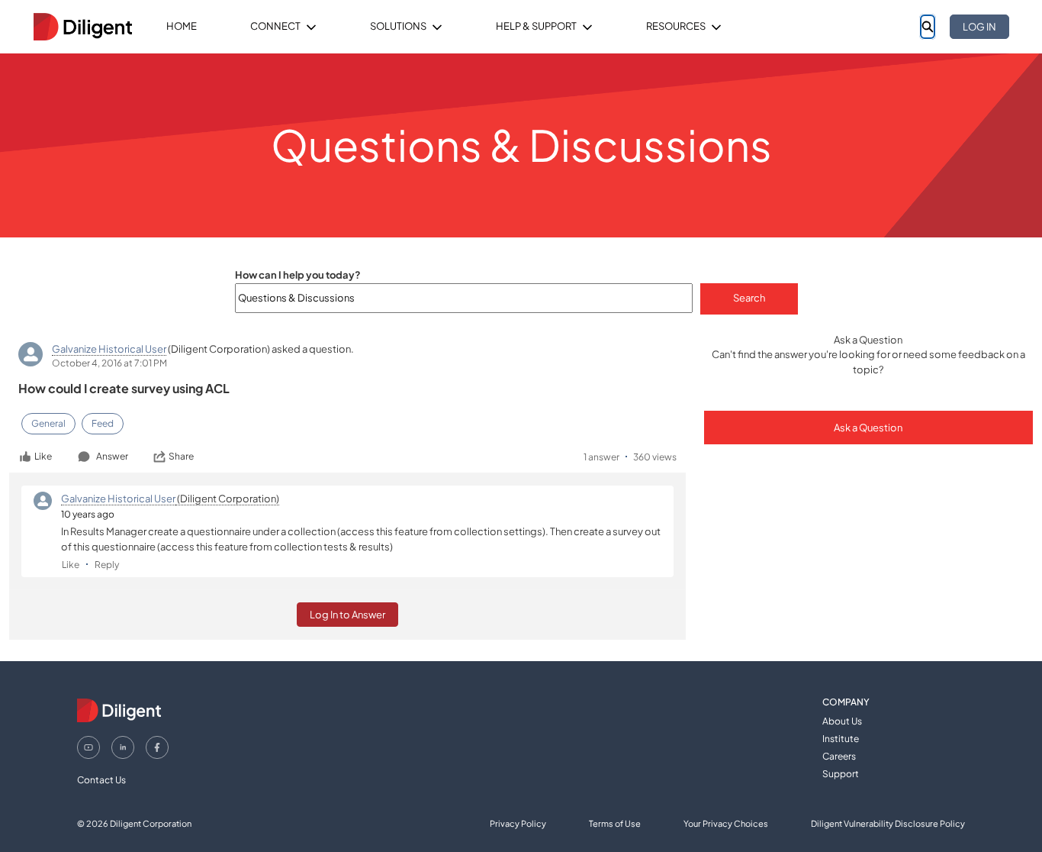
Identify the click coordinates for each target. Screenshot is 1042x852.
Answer (112, 456)
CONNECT (275, 26)
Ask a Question (868, 427)
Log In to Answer (347, 614)
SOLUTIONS (398, 26)
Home (181, 26)
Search (749, 298)
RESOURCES (676, 26)
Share (181, 456)
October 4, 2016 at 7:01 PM (109, 363)
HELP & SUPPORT (536, 26)
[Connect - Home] (82, 26)
